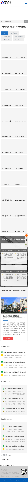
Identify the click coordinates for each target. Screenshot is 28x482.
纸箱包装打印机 (19, 36)
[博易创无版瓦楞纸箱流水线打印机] (7, 192)
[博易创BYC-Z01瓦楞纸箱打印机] (20, 177)
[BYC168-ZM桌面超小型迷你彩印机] (20, 82)
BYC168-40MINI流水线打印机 (10, 57)
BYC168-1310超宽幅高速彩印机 (11, 89)
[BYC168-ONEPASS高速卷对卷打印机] (7, 129)
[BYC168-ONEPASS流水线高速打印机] (20, 113)
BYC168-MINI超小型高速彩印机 (11, 73)
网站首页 (24, 481)
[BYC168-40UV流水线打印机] (20, 50)
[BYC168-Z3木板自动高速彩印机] (7, 161)
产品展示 (10, 481)
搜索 (26, 21)
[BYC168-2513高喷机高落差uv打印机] (20, 192)
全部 (5, 33)
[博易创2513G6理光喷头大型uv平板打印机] (20, 208)
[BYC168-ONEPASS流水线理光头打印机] (7, 177)
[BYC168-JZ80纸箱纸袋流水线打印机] (7, 113)
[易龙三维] (6, 2)
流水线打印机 (14, 33)
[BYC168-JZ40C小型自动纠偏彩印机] (20, 66)
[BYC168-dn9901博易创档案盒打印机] (7, 145)
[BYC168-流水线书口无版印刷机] (20, 98)
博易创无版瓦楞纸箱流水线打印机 (11, 200)
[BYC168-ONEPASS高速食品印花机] (20, 145)
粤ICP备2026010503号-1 (7, 465)
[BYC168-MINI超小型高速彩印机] (7, 66)
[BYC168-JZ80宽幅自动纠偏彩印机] (7, 98)
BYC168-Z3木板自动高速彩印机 (11, 168)
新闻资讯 (17, 481)
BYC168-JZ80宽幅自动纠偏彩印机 (11, 105)
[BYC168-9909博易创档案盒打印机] (20, 161)
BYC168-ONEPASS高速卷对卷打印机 (12, 137)
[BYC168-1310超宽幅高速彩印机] (7, 82)
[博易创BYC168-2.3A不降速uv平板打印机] (7, 224)
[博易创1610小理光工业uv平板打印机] (7, 208)
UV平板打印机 (18, 39)
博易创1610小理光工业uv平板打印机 (12, 216)
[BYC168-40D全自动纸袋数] (20, 129)
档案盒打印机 (7, 39)
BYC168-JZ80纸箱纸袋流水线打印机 (12, 121)
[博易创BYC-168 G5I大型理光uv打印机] (20, 224)
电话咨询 (3, 481)
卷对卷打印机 (7, 36)
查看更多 (8, 335)
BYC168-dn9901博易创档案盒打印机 (12, 152)
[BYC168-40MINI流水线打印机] (7, 50)
